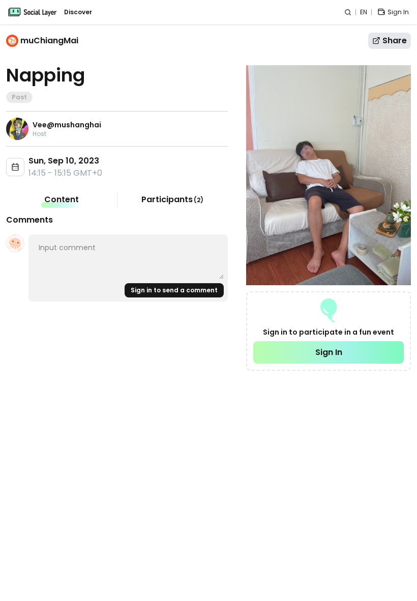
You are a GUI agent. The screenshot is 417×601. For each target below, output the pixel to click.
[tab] (61, 200)
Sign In (328, 352)
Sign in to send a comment (174, 290)
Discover (78, 12)
